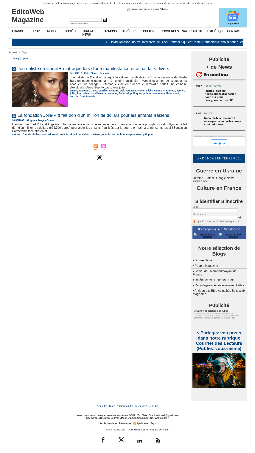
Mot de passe (199, 214)
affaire (73, 90)
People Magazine (206, 265)
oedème (112, 93)
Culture (149, 31)
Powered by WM (115, 429)
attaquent (84, 90)
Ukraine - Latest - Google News (213, 178)
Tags (24, 52)
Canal (94, 90)
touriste (90, 96)
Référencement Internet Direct (214, 279)
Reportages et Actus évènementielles (219, 285)
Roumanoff (172, 93)
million (120, 134)
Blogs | (112, 405)
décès (149, 90)
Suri (82, 96)
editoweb (53, 134)
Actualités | (102, 405)
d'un (24, 134)
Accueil (13, 52)
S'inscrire (210, 221)
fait (75, 134)
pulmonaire (150, 93)
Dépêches (129, 31)
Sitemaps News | (144, 405)
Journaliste (83, 93)
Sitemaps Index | (126, 405)
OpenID (200, 221)
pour (151, 134)
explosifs (159, 90)
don (44, 134)
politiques (136, 93)
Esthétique (215, 31)
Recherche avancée (79, 24)
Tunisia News (87, 33)
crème (140, 90)
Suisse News (203, 260)
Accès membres (108, 423)
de (29, 134)
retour (161, 93)
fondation (83, 134)
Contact (234, 31)
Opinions (110, 31)
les (113, 134)
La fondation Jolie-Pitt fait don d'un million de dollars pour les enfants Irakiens (93, 115)
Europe (35, 31)
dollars (36, 134)
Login (196, 207)
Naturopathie (192, 31)
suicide (74, 96)
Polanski (124, 93)
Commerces (170, 31)
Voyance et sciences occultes (211, 310)
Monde (52, 31)
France (18, 31)
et (71, 134)
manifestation (99, 93)
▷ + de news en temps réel (219, 158)
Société (71, 31)
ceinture (113, 90)
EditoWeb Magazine (28, 16)
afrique (16, 134)
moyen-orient (134, 134)
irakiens (95, 134)
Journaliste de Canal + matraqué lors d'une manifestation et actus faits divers (93, 68)
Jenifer (180, 90)
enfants (64, 134)
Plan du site (125, 423)
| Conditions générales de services (148, 429)
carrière (103, 90)
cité (122, 90)
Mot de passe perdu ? (228, 221)
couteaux (130, 90)
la (109, 134)
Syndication (142, 423)
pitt (145, 134)
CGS (155, 405)
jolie (72, 93)
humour (170, 90)
